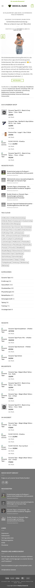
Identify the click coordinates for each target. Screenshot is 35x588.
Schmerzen (27, 250)
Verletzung (16, 262)
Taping (16, 259)
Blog (20, 582)
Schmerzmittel (5, 96)
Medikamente (5, 92)
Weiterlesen (17, 80)
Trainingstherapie (6, 262)
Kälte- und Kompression (17, 233)
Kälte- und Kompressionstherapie (11, 235)
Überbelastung (24, 262)
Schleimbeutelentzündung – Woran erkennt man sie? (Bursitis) (17, 23)
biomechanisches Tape (8, 227)
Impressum (5, 533)
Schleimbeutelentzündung (8, 94)
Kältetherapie (25, 235)
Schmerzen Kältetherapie (22, 94)
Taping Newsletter (27, 581)
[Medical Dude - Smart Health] (17, 6)
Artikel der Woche (7, 221)
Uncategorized (6, 309)
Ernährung (5, 229)
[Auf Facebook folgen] (3, 482)
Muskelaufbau (26, 241)
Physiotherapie (16, 19)
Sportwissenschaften (7, 259)
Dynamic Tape (19, 227)
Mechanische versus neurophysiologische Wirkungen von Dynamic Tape (20, 180)
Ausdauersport (12, 88)
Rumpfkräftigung (6, 250)
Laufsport (9, 238)
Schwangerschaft (6, 299)
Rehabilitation (26, 19)
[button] (2, 6)
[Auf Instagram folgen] (6, 482)
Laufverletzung (25, 90)
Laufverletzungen (6, 241)
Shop (15, 582)
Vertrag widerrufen (7, 538)
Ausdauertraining (27, 221)
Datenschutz (5, 535)
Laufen (4, 238)
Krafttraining (17, 90)
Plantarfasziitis (27, 244)
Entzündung (24, 88)
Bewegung (17, 224)
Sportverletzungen (17, 256)
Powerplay (12, 92)
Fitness (11, 229)
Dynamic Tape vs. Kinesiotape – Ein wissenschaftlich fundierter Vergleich (19, 187)
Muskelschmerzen (7, 244)
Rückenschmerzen (17, 250)
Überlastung (5, 265)
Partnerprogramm (7, 540)
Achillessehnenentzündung (18, 218)
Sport (12, 253)
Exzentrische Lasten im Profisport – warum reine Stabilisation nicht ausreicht (20, 172)
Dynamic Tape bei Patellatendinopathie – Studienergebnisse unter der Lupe (20, 204)
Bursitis (18, 88)
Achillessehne (5, 218)
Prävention (12, 247)
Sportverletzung (6, 256)
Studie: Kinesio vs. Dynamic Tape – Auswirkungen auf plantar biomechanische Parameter (18, 195)
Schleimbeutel (19, 92)
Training (22, 259)
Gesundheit (8, 19)
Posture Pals (15, 581)
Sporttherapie (19, 253)
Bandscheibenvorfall (7, 224)
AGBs (3, 542)
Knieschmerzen (27, 229)
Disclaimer (4, 545)
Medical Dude (17, 30)
